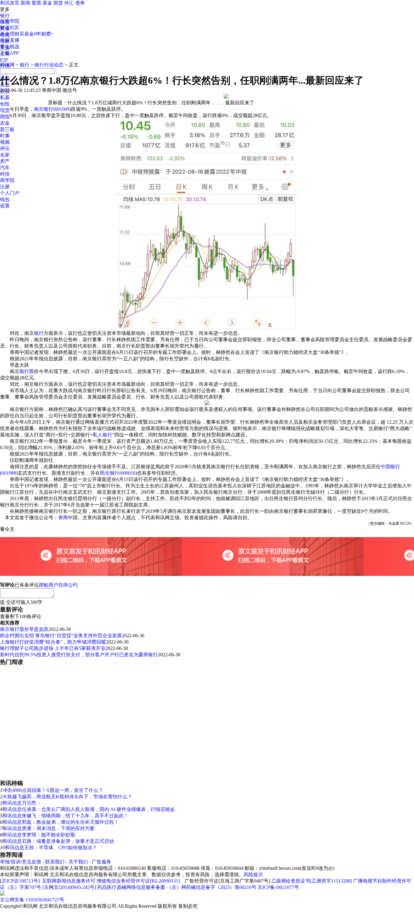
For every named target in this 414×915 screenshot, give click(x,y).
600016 (128, 473)
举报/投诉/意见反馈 (20, 861)
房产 (5, 161)
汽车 (5, 167)
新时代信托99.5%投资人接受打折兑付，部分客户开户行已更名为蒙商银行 (79, 654)
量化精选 (9, 46)
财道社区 (9, 27)
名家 (5, 154)
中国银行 (390, 466)
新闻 (25, 2)
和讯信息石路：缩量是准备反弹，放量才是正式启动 (58, 841)
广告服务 (101, 861)
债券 (80, 2)
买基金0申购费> (36, 33)
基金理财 (9, 33)
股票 (36, 2)
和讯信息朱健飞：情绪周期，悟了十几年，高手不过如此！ (65, 815)
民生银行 (109, 473)
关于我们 (78, 861)
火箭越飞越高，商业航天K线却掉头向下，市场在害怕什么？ (67, 796)
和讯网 (7, 64)
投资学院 (9, 21)
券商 (63, 517)
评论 (5, 148)
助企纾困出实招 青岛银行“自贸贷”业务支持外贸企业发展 (61, 635)
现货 (5, 110)
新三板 (7, 129)
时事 (5, 135)
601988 (9, 473)
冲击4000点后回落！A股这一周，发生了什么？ (52, 790)
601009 (62, 109)
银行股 (26, 371)
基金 (47, 2)
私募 (5, 97)
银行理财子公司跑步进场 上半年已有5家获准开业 (52, 648)
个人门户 (9, 193)
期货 (58, 2)
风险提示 (253, 874)
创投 (5, 103)
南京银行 (43, 109)
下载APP (9, 53)
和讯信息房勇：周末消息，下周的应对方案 (48, 828)
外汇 (69, 2)
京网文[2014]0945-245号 (69, 887)
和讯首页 (9, 2)
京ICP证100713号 (20, 880)
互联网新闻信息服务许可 (68, 880)
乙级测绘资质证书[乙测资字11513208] (311, 880)
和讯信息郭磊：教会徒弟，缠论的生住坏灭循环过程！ (60, 822)
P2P (4, 59)
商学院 (7, 180)
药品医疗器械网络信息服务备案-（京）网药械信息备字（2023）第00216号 (176, 887)
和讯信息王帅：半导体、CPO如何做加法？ (51, 847)
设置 (5, 205)
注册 (5, 186)
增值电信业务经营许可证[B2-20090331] (138, 880)
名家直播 (9, 40)
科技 (5, 174)
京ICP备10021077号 (278, 887)
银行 (5, 15)
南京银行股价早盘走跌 (24, 629)
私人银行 (102, 434)
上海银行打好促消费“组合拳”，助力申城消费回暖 (53, 641)
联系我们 (55, 861)
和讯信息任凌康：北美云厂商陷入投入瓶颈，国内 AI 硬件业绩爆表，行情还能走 (88, 809)
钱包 (5, 199)
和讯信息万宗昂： (21, 803)
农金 (5, 123)
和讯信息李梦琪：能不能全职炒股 (38, 834)
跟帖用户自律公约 (58, 584)
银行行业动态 (49, 64)
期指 (5, 116)
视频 (5, 142)
